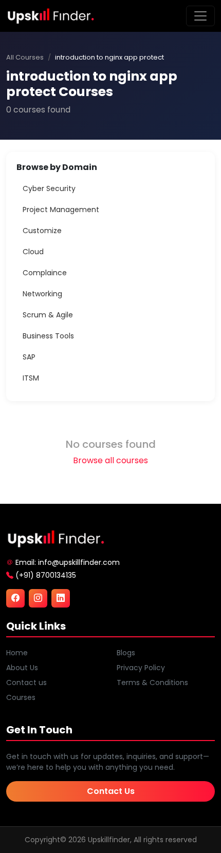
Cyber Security (49, 188)
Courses (20, 697)
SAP (29, 357)
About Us (22, 667)
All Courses (25, 57)
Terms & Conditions (152, 682)
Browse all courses (110, 460)
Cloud (33, 252)
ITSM (31, 378)
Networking (42, 294)
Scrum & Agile (48, 315)
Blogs (126, 653)
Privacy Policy (141, 667)
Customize (42, 230)
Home (17, 653)
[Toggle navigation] (200, 16)
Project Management (61, 209)
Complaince (45, 273)
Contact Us (111, 791)
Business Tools (48, 336)
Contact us (26, 682)
